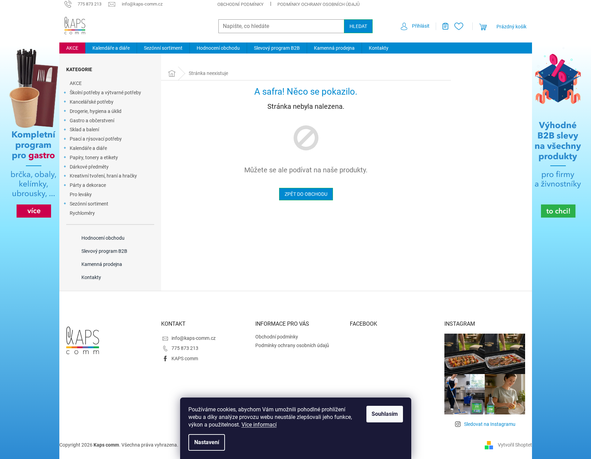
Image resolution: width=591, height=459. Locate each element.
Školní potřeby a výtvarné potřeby (105, 92)
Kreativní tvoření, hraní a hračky (103, 176)
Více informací (259, 424)
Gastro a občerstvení (92, 120)
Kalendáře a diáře (88, 148)
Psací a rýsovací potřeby (96, 139)
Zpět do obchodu (306, 194)
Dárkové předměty (89, 167)
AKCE (76, 83)
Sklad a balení (84, 129)
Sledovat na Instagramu (489, 424)
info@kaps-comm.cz (193, 338)
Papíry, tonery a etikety (94, 157)
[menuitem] (72, 48)
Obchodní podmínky (240, 4)
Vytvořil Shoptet (515, 444)
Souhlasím (385, 414)
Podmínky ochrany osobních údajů (318, 4)
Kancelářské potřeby (92, 102)
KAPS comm (184, 358)
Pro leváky (81, 194)
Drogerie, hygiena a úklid (95, 111)
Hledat (358, 26)
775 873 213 (184, 348)
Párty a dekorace (88, 185)
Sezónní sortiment (89, 204)
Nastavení (206, 442)
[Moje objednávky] (443, 26)
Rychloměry (82, 213)
